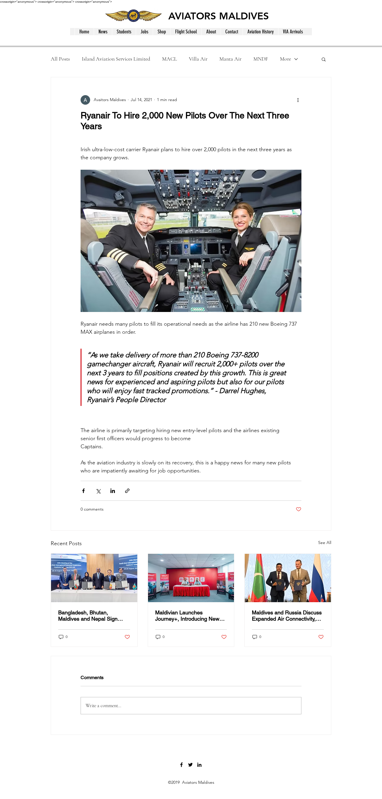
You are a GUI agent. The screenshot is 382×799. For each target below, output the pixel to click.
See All (324, 542)
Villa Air (198, 58)
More (285, 58)
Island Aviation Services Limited (116, 58)
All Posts (60, 58)
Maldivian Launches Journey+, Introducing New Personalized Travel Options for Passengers (188, 615)
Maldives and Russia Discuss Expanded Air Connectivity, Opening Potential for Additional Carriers (287, 615)
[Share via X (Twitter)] (98, 491)
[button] (323, 59)
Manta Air (230, 58)
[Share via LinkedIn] (112, 491)
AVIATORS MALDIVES (218, 16)
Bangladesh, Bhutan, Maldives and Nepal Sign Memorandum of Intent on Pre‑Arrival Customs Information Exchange (89, 615)
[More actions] (297, 99)
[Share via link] (127, 491)
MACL (169, 58)
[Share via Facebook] (83, 491)
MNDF (260, 58)
